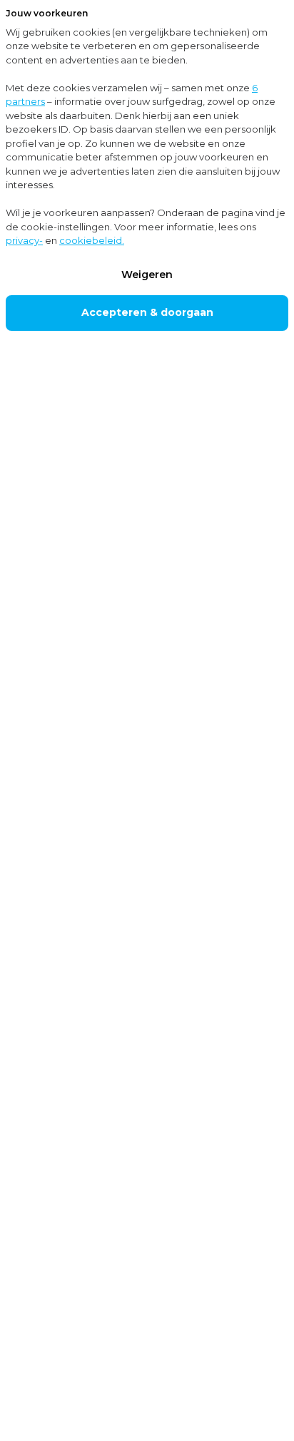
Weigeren (147, 274)
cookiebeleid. (91, 240)
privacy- (24, 240)
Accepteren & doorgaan (147, 312)
